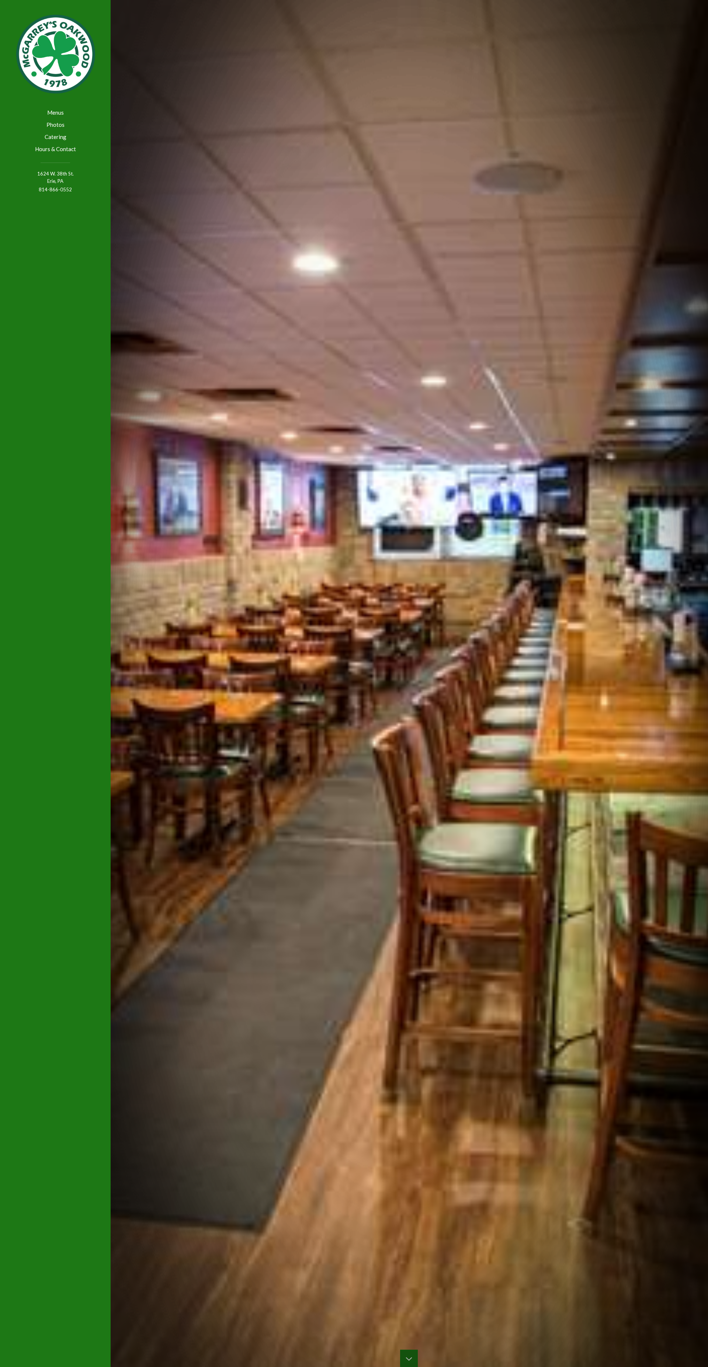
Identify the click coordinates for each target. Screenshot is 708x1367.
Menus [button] (55, 112)
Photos (55, 124)
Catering (55, 136)
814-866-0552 (55, 189)
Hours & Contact (55, 149)
